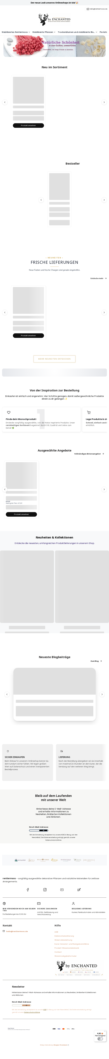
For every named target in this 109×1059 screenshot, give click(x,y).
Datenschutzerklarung (64, 936)
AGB (56, 932)
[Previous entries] (7, 694)
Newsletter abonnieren (43, 831)
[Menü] (104, 1031)
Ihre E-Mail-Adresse (38, 827)
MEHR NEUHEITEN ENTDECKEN (54, 359)
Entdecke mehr (97, 278)
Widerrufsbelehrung (63, 940)
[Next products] (104, 102)
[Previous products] (4, 102)
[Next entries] (102, 694)
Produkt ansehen (28, 125)
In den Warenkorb (59, 222)
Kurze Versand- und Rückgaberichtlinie (71, 944)
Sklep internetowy (53, 1045)
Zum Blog (95, 661)
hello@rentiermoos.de (98, 9)
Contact (58, 952)
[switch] (100, 1038)
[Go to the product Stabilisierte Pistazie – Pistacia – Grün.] (21, 478)
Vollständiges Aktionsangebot (87, 454)
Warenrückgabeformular (65, 956)
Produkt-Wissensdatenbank (66, 948)
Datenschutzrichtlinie (32, 1012)
